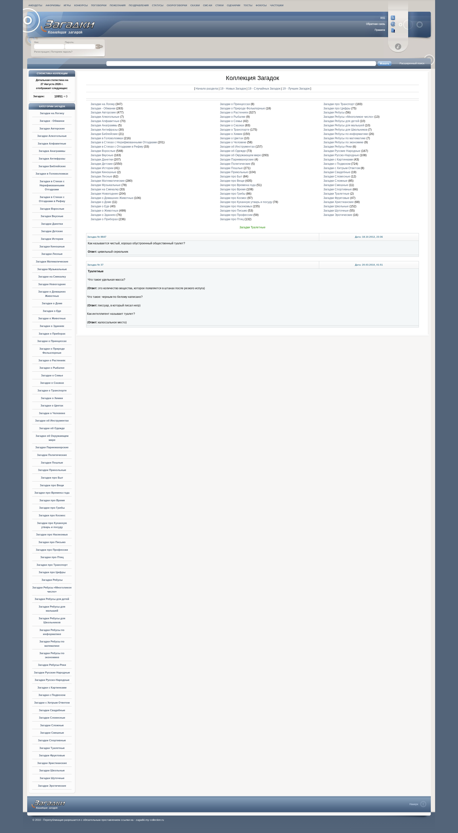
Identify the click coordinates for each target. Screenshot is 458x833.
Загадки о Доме (52, 303)
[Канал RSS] (381, 18)
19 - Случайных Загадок (264, 88)
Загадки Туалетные (52, 748)
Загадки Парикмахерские (51, 447)
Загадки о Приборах (52, 333)
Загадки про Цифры (52, 572)
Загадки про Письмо (52, 542)
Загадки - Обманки (52, 120)
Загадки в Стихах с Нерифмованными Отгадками (52, 185)
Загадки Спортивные (52, 740)
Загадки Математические (52, 261)
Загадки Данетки (52, 223)
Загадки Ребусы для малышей (343, 125)
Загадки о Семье (52, 375)
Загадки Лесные (51, 253)
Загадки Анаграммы (52, 151)
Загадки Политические (52, 455)
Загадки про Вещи (52, 485)
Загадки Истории (52, 238)
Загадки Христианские (52, 763)
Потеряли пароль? (62, 51)
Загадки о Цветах (52, 405)
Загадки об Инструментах (52, 420)
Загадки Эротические (52, 785)
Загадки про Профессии (52, 549)
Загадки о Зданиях (52, 326)
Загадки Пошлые (52, 462)
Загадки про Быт (52, 477)
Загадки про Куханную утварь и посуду (246, 202)
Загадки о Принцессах (52, 341)
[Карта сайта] (381, 30)
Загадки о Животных (52, 318)
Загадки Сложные (52, 725)
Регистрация (41, 51)
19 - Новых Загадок (233, 88)
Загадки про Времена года (51, 492)
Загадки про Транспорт (52, 564)
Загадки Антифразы (52, 158)
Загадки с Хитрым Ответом (52, 702)
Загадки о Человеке (52, 413)
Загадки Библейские (52, 166)
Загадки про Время (52, 500)
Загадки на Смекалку (52, 276)
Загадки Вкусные (52, 216)
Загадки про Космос (52, 515)
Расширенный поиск (412, 63)
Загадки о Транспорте (52, 390)
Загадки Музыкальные (52, 269)
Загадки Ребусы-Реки (52, 664)
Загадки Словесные (52, 717)
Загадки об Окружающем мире (240, 155)
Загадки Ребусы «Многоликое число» (348, 116)
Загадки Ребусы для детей (52, 599)
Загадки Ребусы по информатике (345, 134)
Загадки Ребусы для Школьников (345, 129)
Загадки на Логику (52, 113)
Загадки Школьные (52, 770)
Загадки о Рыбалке (51, 367)
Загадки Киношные (52, 246)
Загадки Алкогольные (52, 135)
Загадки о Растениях (51, 360)
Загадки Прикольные (52, 470)
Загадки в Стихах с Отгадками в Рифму (117, 146)
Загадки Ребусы (52, 579)
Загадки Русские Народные (52, 672)
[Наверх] (418, 804)
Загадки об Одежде (52, 428)
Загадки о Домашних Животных (112, 198)
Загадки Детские (52, 231)
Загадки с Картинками (52, 687)
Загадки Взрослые (52, 208)
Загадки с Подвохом (51, 695)
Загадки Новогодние (52, 284)
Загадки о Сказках (52, 382)
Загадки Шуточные (52, 778)
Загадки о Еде (52, 311)
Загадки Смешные (52, 732)
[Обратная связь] (381, 24)
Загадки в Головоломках (52, 173)
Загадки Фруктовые (52, 755)
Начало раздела (207, 88)
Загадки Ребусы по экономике (343, 142)
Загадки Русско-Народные (52, 679)
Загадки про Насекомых (52, 534)
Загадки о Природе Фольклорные (242, 108)
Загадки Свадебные (52, 710)
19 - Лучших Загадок (296, 88)
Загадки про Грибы (52, 507)
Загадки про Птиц (52, 557)
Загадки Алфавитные (52, 143)
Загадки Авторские (52, 128)
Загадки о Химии (52, 398)
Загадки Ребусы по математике (344, 138)
